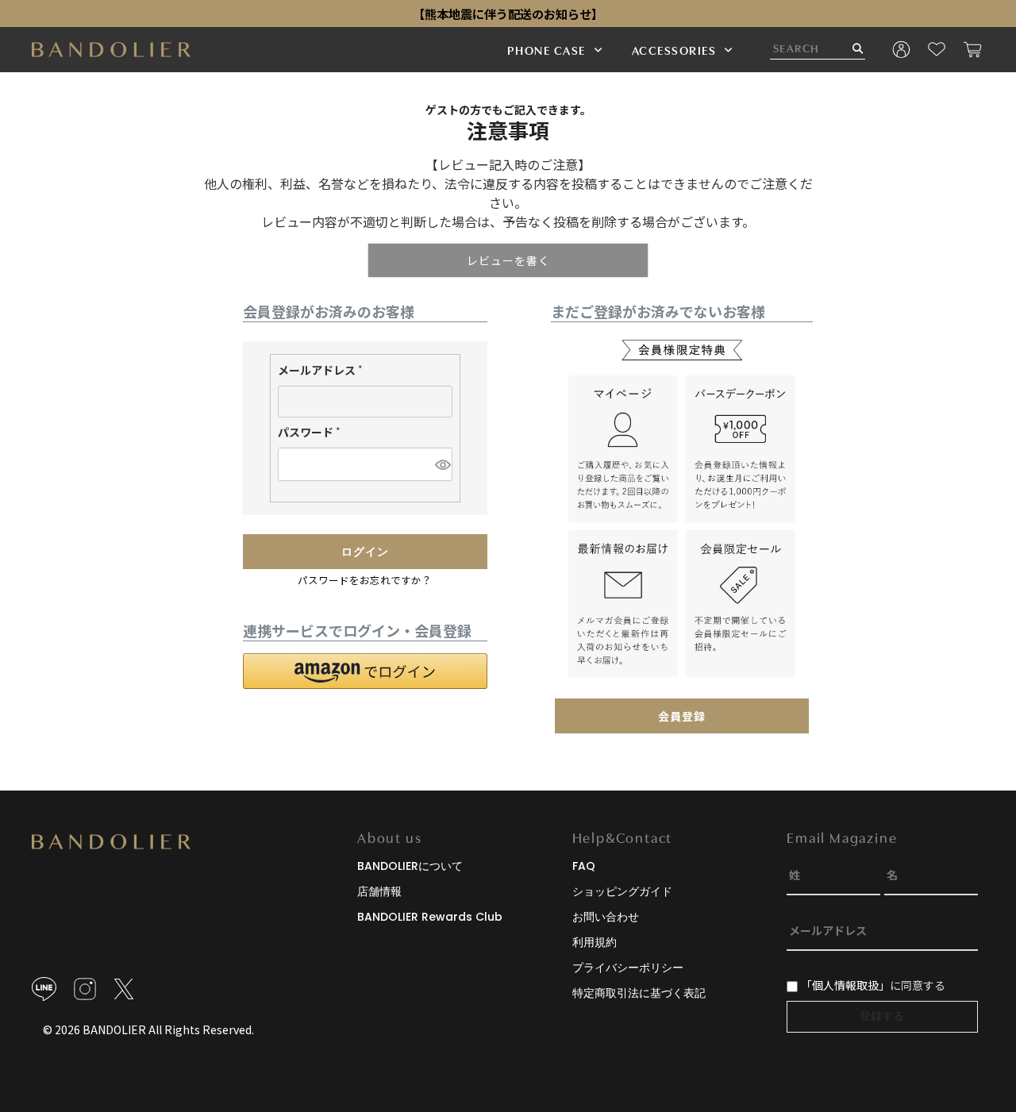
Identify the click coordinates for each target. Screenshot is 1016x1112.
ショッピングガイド (622, 891)
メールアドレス (323, 371)
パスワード (312, 433)
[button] (365, 671)
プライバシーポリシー (627, 967)
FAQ (583, 866)
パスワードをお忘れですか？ (365, 579)
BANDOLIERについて (410, 866)
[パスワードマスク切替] (441, 464)
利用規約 (594, 942)
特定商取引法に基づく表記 (639, 993)
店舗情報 (379, 891)
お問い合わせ (605, 917)
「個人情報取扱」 (845, 985)
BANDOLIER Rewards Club (429, 917)
